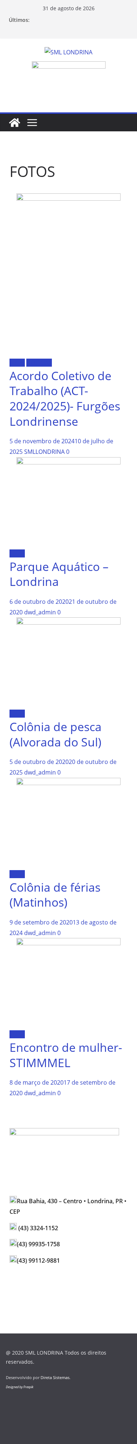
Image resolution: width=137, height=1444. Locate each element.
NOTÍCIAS (39, 363)
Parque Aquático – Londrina (59, 574)
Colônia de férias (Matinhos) (54, 894)
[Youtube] (58, 1288)
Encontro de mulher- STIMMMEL (65, 1054)
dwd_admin (40, 612)
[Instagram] (18, 1288)
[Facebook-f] (38, 1288)
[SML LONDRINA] (14, 122)
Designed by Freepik (19, 1387)
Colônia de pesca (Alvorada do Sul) (55, 734)
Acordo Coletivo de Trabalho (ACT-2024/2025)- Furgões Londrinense (64, 398)
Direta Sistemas (55, 1377)
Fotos (17, 363)
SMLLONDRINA (44, 452)
